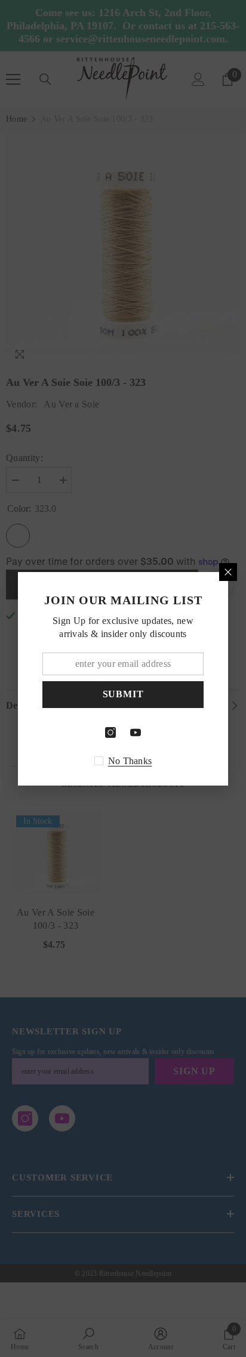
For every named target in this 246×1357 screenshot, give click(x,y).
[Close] (228, 572)
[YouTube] (135, 732)
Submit (123, 694)
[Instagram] (110, 732)
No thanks (130, 761)
